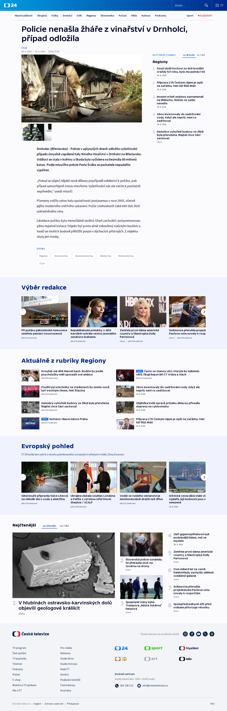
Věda (134, 15)
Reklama (65, 653)
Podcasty (160, 15)
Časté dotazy (67, 685)
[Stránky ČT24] (121, 648)
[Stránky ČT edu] (185, 658)
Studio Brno (67, 658)
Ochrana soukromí (54, 703)
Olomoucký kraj (125, 255)
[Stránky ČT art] (150, 658)
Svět (79, 15)
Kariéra (64, 674)
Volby (55, 15)
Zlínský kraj (105, 255)
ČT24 (24, 47)
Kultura (146, 15)
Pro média (66, 647)
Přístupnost (73, 703)
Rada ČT (65, 669)
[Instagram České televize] (185, 634)
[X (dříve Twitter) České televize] (205, 634)
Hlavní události (23, 15)
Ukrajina (42, 15)
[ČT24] (10, 5)
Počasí (122, 15)
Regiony (91, 15)
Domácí (67, 15)
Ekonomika (107, 15)
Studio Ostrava (68, 663)
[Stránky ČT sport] (153, 648)
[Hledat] (206, 5)
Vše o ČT (17, 690)
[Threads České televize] (212, 634)
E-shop (16, 679)
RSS (213, 703)
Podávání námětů (70, 679)
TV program (19, 647)
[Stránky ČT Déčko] (121, 658)
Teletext (17, 663)
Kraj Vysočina (61, 255)
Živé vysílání (19, 653)
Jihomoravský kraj (84, 255)
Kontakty (65, 690)
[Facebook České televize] (192, 634)
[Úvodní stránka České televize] (31, 634)
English (37, 703)
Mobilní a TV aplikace (24, 685)
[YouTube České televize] (198, 634)
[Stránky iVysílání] (189, 648)
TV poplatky (19, 658)
